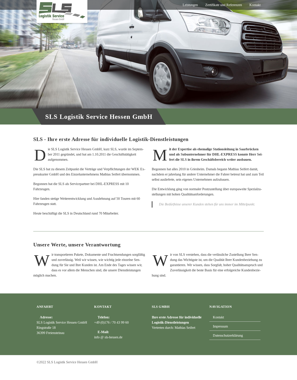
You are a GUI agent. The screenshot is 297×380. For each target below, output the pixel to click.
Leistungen (190, 5)
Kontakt (254, 5)
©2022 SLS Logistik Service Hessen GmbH (67, 362)
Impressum (220, 326)
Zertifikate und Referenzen (223, 5)
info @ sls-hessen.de (108, 337)
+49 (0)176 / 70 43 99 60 (111, 322)
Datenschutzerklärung (228, 335)
